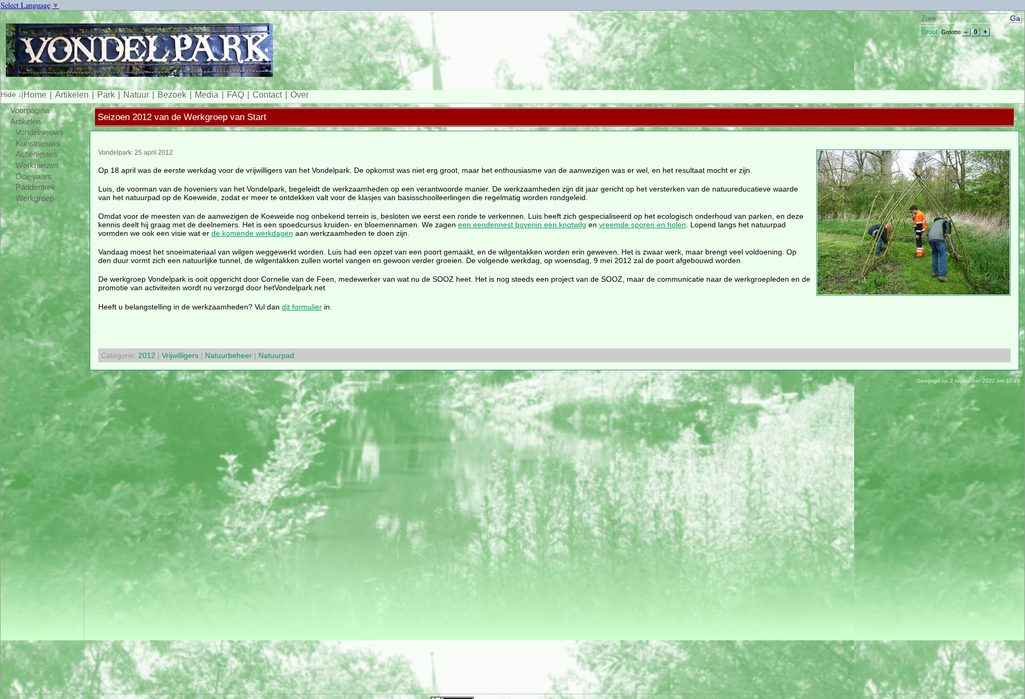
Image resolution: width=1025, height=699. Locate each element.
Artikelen (72, 94)
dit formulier (302, 307)
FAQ (235, 94)
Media (206, 94)
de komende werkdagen (252, 233)
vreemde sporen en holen (642, 224)
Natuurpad (276, 355)
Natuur (136, 94)
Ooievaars (33, 176)
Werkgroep (34, 198)
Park (106, 94)
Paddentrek (35, 187)
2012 (146, 355)
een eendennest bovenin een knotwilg (522, 224)
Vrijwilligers (180, 355)
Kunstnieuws (37, 143)
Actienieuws (36, 154)
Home (34, 94)
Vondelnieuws (39, 132)
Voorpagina (29, 110)
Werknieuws (37, 165)
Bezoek (171, 94)
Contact (267, 94)
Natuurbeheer (228, 355)
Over (299, 94)
